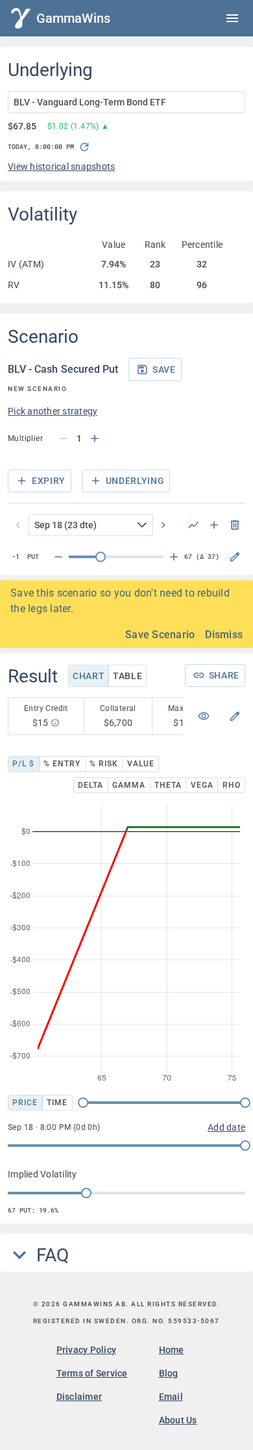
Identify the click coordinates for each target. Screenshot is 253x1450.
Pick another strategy (52, 411)
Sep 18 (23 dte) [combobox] (65, 525)
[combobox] (126, 102)
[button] (144, 525)
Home (171, 1350)
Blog (168, 1373)
